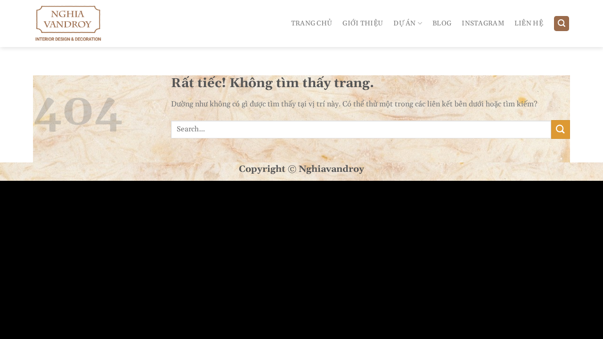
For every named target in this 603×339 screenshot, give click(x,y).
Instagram (483, 23)
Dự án (404, 23)
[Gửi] (560, 129)
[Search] (561, 24)
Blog (441, 23)
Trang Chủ (312, 23)
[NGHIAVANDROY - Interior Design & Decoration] (74, 23)
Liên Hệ (528, 23)
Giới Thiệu (362, 23)
